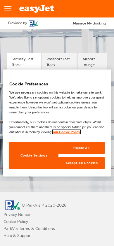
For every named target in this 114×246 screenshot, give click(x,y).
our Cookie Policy (66, 132)
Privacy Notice (17, 214)
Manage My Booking (89, 23)
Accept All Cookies (81, 163)
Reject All (81, 148)
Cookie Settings (34, 155)
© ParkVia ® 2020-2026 (44, 205)
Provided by (18, 23)
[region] (57, 123)
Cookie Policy (16, 221)
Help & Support (18, 235)
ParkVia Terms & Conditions (29, 228)
